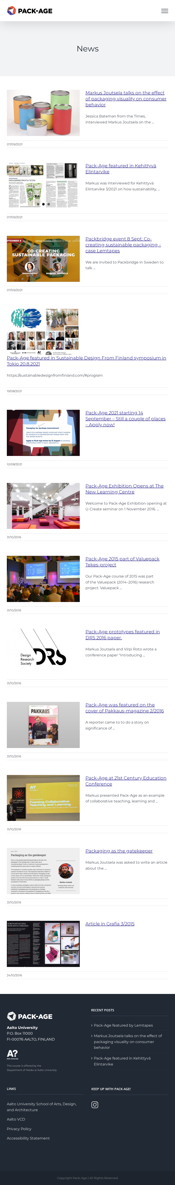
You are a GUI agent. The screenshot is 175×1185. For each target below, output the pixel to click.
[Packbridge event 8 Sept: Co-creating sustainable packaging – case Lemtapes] (43, 259)
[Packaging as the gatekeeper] (43, 871)
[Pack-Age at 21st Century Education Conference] (43, 798)
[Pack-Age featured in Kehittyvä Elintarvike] (43, 186)
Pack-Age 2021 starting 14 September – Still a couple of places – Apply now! (125, 418)
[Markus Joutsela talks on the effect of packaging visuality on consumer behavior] (43, 113)
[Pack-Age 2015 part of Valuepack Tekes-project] (43, 579)
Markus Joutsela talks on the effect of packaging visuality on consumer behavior (126, 98)
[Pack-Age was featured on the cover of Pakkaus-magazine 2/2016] (43, 725)
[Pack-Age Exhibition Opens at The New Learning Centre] (43, 506)
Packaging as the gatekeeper (119, 851)
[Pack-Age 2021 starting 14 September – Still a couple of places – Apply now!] (43, 433)
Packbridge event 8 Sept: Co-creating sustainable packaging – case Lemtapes (123, 244)
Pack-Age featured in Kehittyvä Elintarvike (122, 1061)
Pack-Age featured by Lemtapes (123, 1025)
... (153, 122)
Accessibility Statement (28, 1138)
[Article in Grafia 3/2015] (43, 944)
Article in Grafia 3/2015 (109, 924)
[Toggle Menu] (165, 11)
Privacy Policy (19, 1129)
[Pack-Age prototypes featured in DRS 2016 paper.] (43, 652)
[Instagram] (94, 1104)
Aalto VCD (16, 1119)
